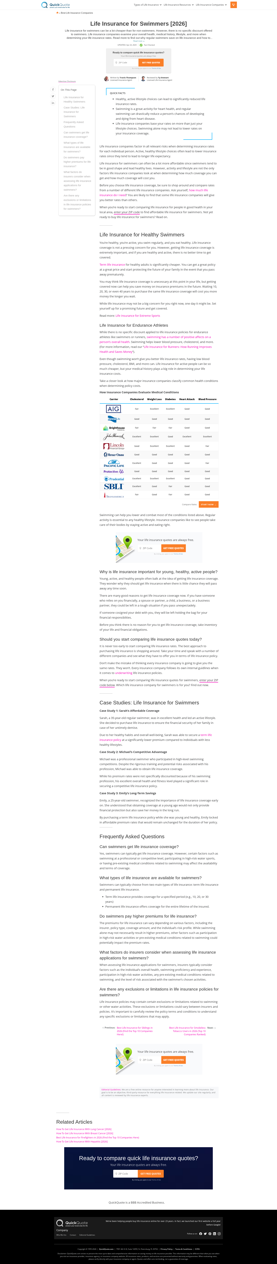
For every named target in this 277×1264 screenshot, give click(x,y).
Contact (73, 1235)
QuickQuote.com (106, 1249)
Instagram (219, 1233)
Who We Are (61, 1235)
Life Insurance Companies (210, 4)
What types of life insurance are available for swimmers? (77, 147)
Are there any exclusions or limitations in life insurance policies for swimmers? (77, 202)
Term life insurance (112, 265)
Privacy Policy (167, 1249)
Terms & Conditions (183, 1249)
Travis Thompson (128, 77)
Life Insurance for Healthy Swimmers (74, 99)
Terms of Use (156, 68)
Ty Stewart (163, 77)
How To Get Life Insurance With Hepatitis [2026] (82, 1141)
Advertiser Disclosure (67, 81)
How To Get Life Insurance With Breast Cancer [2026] (84, 1133)
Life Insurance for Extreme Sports (138, 316)
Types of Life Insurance (146, 4)
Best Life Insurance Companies (77, 13)
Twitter (205, 1233)
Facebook (200, 1233)
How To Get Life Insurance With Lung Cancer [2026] (83, 1129)
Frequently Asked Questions (74, 124)
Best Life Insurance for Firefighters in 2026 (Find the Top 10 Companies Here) (97, 1137)
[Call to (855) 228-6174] (233, 5)
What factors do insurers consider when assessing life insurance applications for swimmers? (77, 181)
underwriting (123, 673)
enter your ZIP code (127, 212)
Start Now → (208, 504)
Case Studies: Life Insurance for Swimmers (74, 112)
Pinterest (210, 1233)
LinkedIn (214, 1233)
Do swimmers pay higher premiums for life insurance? (77, 162)
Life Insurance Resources (177, 4)
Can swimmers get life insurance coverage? (76, 134)
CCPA (197, 1249)
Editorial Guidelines (111, 1089)
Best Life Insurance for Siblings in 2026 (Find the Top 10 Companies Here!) (135, 1031)
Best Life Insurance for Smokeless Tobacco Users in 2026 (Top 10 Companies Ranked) (187, 1031)
